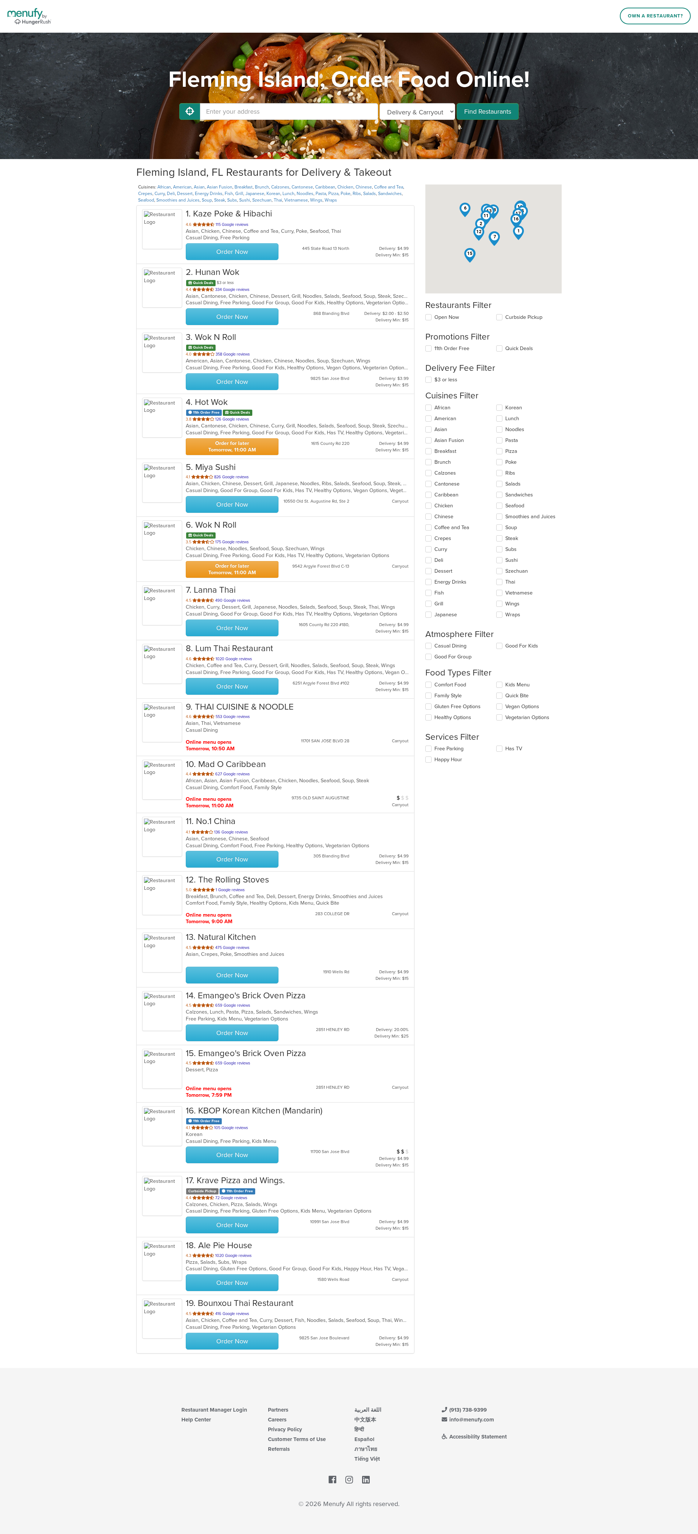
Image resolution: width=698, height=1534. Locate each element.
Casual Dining (450, 646)
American (182, 187)
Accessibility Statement (477, 1436)
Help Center (196, 1419)
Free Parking (449, 749)
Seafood (146, 200)
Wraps (331, 200)
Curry (160, 193)
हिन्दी (359, 1429)
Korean (273, 193)
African (164, 187)
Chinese (364, 187)
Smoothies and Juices (178, 200)
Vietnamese (296, 200)
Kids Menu (517, 685)
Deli (171, 193)
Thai (278, 200)
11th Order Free (451, 348)
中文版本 (365, 1419)
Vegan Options (522, 706)
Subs (232, 200)
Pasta (321, 193)
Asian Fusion (219, 187)
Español (364, 1439)
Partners (278, 1410)
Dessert (185, 193)
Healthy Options (452, 717)
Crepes (145, 193)
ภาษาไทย (365, 1449)
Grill (239, 193)
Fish (229, 193)
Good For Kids (521, 646)
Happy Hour (448, 759)
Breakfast (243, 187)
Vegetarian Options (527, 717)
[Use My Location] (189, 111)
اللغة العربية (367, 1410)
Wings (316, 200)
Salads (369, 193)
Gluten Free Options (457, 706)
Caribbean (325, 187)
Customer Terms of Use (297, 1439)
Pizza (333, 193)
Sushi (244, 200)
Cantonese (302, 187)
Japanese (254, 193)
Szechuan (262, 200)
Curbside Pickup (523, 317)
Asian (199, 187)
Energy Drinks (208, 193)
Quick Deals (519, 348)
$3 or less (445, 380)
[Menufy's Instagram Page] (349, 1480)
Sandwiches (390, 193)
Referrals (279, 1449)
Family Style (448, 696)
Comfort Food (450, 685)
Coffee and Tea (388, 187)
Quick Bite (517, 696)
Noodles (305, 193)
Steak (219, 200)
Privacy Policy (285, 1429)
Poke (345, 193)
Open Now (446, 317)
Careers (277, 1419)
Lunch (288, 193)
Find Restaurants (487, 111)
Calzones (280, 187)
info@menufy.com (471, 1419)
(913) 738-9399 (467, 1410)
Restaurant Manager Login (214, 1410)
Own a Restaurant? (655, 16)
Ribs (357, 193)
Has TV (513, 749)
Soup (207, 200)
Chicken (345, 187)
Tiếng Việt (367, 1459)
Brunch (262, 187)
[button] (518, 233)
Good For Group (453, 657)
